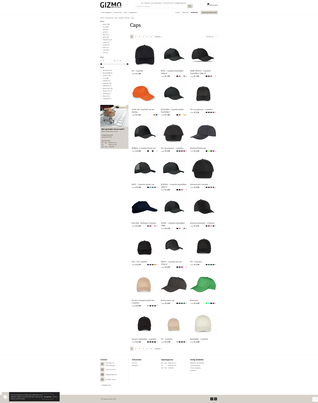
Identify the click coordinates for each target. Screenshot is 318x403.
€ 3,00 (194, 303)
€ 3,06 (136, 342)
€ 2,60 (165, 190)
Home (102, 18)
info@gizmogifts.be (180, 3)
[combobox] (161, 6)
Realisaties (135, 365)
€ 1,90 (165, 76)
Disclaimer (193, 370)
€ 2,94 (165, 303)
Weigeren (55, 396)
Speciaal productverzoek (209, 12)
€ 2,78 (194, 264)
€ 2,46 (136, 187)
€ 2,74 (136, 264)
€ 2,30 (194, 151)
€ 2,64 (194, 187)
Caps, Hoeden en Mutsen (122, 18)
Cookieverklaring (195, 365)
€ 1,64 (136, 115)
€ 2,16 (194, 112)
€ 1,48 (136, 74)
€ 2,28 (136, 151)
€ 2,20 (165, 151)
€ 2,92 (165, 267)
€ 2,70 (165, 228)
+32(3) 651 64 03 (168, 3)
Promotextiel (109, 18)
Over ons (134, 363)
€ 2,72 (194, 226)
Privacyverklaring (195, 368)
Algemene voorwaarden (197, 363)
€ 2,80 (136, 306)
